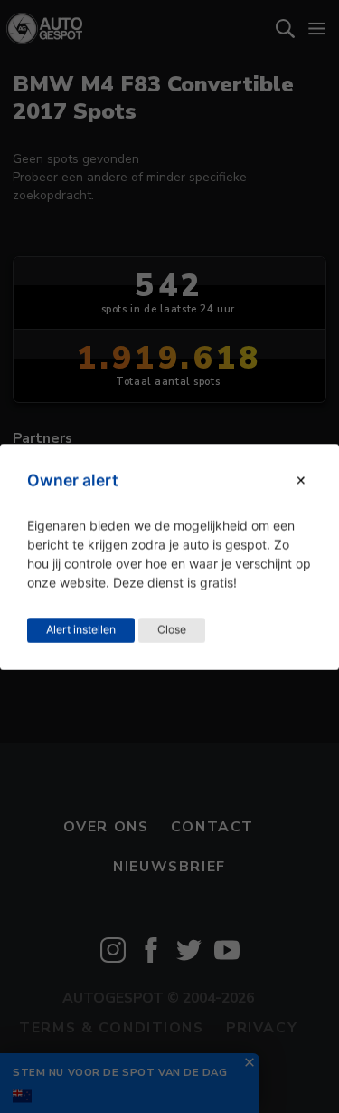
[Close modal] (301, 480)
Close (171, 629)
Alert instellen (81, 629)
